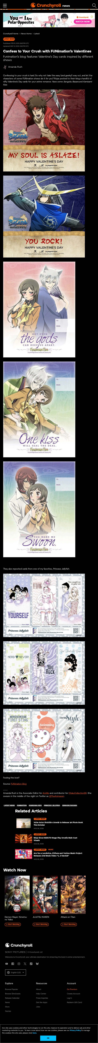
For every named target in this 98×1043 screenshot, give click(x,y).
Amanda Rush (15, 67)
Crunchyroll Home (10, 34)
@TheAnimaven (56, 796)
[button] (15, 972)
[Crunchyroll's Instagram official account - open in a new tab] (19, 964)
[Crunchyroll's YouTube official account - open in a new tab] (7, 964)
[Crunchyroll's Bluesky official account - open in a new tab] (37, 964)
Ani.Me (46, 793)
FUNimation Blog (19, 784)
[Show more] (5, 5)
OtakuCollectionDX (78, 793)
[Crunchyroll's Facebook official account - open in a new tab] (13, 964)
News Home (26, 34)
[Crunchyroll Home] (19, 947)
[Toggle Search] (94, 5)
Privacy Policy (75, 1030)
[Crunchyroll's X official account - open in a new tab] (25, 964)
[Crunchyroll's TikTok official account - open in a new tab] (31, 964)
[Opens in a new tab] (49, 20)
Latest (37, 34)
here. (34, 1033)
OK (48, 1038)
